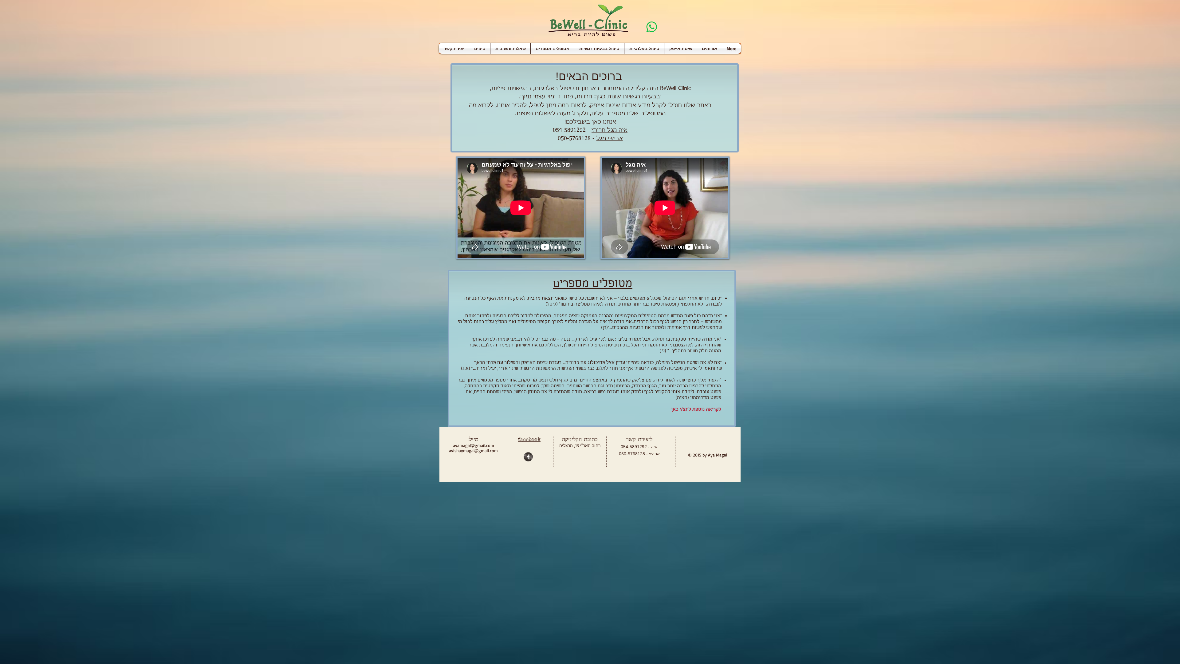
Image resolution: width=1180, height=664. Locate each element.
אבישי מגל (609, 138)
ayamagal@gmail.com (473, 445)
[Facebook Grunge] (528, 456)
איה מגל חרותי (609, 130)
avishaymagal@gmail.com (473, 450)
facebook (529, 439)
